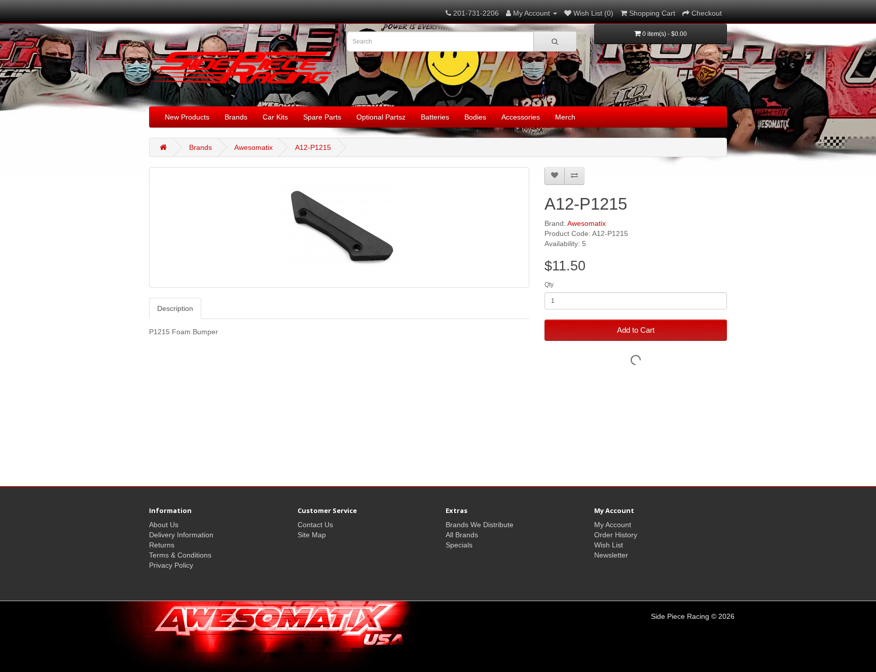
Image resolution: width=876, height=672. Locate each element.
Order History (615, 535)
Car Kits (275, 117)
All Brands (462, 535)
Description (175, 308)
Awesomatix (253, 147)
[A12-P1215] (339, 227)
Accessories (520, 117)
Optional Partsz (381, 117)
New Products (187, 117)
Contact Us (315, 525)
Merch (565, 117)
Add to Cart (635, 330)
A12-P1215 (313, 147)
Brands (236, 117)
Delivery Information (181, 535)
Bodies (475, 117)
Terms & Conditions (180, 555)
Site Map (312, 535)
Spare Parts (322, 117)
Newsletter (611, 555)
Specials (459, 545)
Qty (549, 284)
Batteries (435, 117)
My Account (612, 525)
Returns (161, 545)
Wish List (608, 545)
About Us (163, 525)
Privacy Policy (171, 565)
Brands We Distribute (480, 525)
